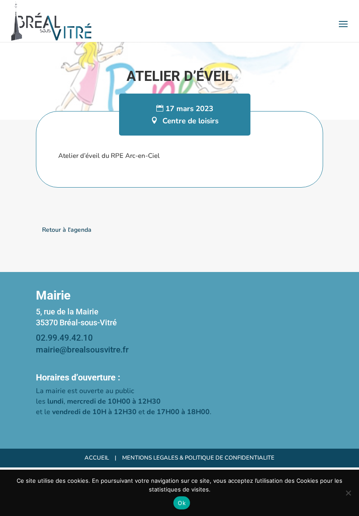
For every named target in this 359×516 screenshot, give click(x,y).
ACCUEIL (96, 458)
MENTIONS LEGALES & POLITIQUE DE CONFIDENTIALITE (198, 458)
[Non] (348, 492)
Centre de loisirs (190, 121)
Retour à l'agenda (67, 230)
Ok (182, 502)
